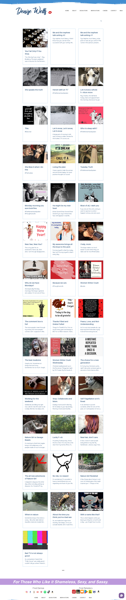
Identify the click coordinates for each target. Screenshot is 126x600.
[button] (101, 21)
